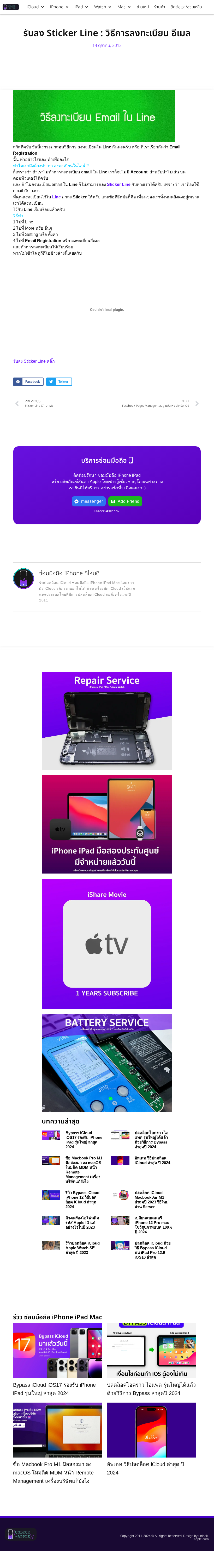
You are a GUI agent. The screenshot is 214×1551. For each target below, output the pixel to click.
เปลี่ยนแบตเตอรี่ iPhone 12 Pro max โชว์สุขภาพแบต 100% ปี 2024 (153, 1225)
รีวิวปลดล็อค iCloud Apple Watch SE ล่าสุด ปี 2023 (83, 1248)
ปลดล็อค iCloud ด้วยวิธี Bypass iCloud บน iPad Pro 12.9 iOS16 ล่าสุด (153, 1250)
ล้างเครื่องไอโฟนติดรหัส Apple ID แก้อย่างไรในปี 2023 (82, 1222)
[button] (35, 7)
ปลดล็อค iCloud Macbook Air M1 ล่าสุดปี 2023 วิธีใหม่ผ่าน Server (152, 1199)
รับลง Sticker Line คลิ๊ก (34, 361)
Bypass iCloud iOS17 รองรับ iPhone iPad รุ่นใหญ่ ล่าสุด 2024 (84, 1140)
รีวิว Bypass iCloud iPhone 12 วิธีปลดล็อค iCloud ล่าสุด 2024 (82, 1199)
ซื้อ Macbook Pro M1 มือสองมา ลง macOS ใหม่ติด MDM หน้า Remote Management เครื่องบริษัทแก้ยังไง (53, 1472)
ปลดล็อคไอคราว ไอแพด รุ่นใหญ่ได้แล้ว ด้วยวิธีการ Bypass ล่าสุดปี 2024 (151, 1140)
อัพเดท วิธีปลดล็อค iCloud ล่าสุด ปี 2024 (152, 1160)
